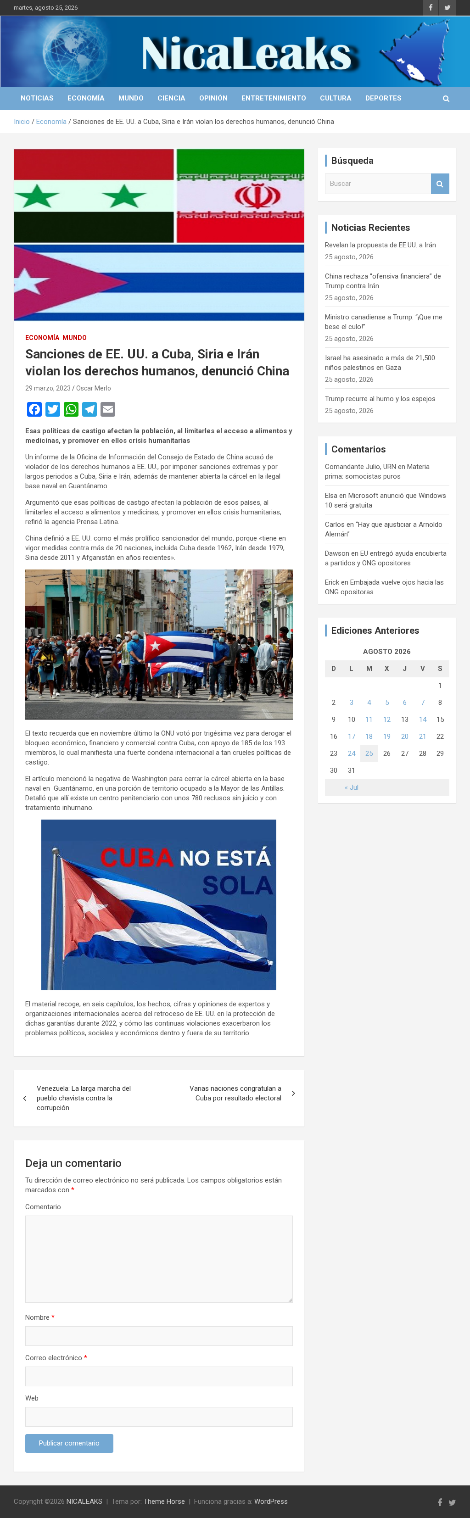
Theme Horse (164, 1501)
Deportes (383, 98)
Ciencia (171, 98)
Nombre (40, 1317)
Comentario (43, 1207)
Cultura (336, 98)
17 (351, 736)
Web (32, 1398)
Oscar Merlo (93, 388)
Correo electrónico (56, 1358)
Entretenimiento (273, 98)
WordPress (271, 1501)
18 (369, 736)
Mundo (131, 98)
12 (387, 719)
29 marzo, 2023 (48, 388)
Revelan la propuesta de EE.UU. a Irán (380, 245)
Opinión (213, 98)
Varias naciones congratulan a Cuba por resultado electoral (235, 1093)
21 (422, 736)
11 (369, 719)
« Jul (351, 787)
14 (422, 719)
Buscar (440, 183)
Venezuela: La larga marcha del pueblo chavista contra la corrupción (84, 1098)
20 (404, 736)
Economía (86, 98)
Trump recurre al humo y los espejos (380, 399)
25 (369, 753)
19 (387, 736)
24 (351, 753)
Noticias (37, 98)
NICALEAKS (84, 1501)
